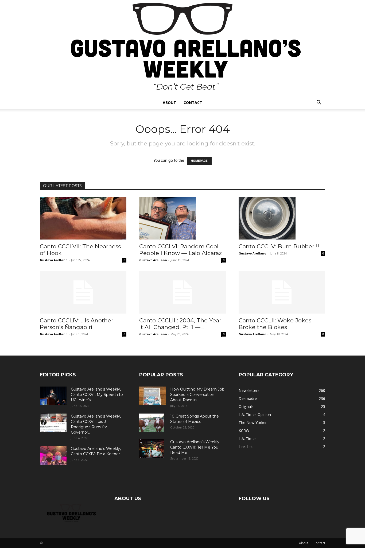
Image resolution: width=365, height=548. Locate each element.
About (169, 102)
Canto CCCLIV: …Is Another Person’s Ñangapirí (76, 323)
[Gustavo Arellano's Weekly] (182, 48)
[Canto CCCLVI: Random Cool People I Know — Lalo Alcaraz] (182, 218)
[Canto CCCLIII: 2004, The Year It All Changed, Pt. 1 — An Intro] (182, 292)
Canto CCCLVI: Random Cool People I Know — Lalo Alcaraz (180, 249)
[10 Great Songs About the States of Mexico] (151, 423)
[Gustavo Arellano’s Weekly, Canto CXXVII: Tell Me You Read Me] (151, 448)
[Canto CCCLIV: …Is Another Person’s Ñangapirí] (83, 292)
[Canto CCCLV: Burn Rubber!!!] (282, 218)
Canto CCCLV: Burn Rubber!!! (279, 246)
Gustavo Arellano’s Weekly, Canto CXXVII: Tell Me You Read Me (195, 447)
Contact (193, 102)
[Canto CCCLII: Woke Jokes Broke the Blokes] (282, 292)
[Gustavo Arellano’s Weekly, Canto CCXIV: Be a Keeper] (53, 455)
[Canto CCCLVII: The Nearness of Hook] (83, 218)
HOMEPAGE (199, 161)
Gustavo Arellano (53, 260)
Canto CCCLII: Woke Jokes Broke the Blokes (275, 323)
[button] (318, 103)
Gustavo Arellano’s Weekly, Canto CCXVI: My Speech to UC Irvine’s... (97, 394)
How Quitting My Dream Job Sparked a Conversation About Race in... (197, 394)
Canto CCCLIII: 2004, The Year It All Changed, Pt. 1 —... (180, 323)
